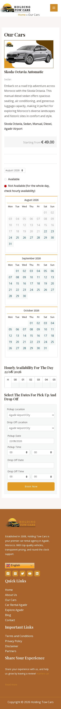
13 (52, 277)
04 (38, 271)
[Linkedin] (37, 573)
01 (17, 271)
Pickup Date (14, 435)
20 (52, 283)
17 (31, 283)
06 (52, 271)
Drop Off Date (15, 460)
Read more (11, 684)
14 (10, 283)
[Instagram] (15, 573)
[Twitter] (22, 573)
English (15, 565)
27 (31, 237)
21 (10, 290)
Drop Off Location (17, 422)
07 (10, 277)
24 (10, 237)
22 (45, 231)
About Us (11, 595)
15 (17, 283)
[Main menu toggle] (54, 8)
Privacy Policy (13, 641)
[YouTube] (30, 573)
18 (38, 283)
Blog (8, 615)
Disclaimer (11, 646)
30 (52, 237)
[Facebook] (8, 573)
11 (38, 277)
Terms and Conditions (19, 636)
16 (24, 283)
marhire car (42, 673)
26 (24, 237)
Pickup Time (14, 447)
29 (45, 237)
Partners (10, 651)
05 (45, 271)
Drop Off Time (15, 471)
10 (31, 277)
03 (31, 271)
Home (22, 15)
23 (52, 231)
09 (24, 277)
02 (24, 271)
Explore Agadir (14, 610)
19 (45, 283)
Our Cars (10, 600)
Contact (10, 620)
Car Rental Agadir (16, 605)
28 (38, 237)
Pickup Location (16, 409)
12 (45, 277)
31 (10, 244)
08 (17, 277)
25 (17, 237)
